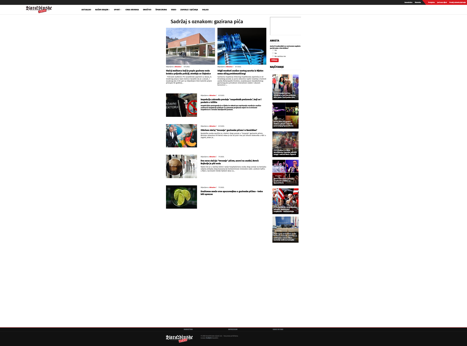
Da (275, 50)
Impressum (232, 329)
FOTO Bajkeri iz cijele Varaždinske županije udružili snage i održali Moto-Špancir (285, 152)
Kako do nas (278, 329)
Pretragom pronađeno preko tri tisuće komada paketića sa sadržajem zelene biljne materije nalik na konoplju (285, 237)
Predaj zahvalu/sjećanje (457, 2)
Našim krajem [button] (101, 9)
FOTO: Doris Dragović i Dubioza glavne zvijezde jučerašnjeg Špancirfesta (283, 124)
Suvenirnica (408, 2)
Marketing (188, 329)
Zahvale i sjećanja (189, 9)
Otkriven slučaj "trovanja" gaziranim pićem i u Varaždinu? (229, 130)
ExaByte (209, 338)
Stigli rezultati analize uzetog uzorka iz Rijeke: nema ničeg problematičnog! (240, 72)
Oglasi (205, 9)
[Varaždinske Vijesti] (39, 9)
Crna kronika (132, 9)
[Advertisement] (285, 284)
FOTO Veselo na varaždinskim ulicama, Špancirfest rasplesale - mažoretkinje (285, 209)
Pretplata (431, 2)
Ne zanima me (280, 56)
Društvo (147, 9)
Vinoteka (418, 2)
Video (173, 9)
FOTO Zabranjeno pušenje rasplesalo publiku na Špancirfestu (284, 181)
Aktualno (86, 9)
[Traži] (400, 10)
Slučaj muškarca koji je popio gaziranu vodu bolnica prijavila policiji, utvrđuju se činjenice (188, 72)
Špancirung (161, 9)
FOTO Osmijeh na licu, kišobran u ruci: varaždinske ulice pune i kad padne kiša (285, 95)
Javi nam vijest (442, 2)
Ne (275, 53)
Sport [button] (117, 9)
